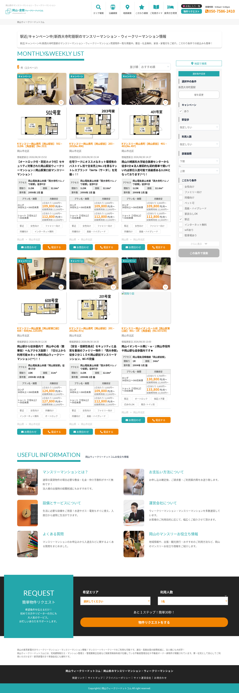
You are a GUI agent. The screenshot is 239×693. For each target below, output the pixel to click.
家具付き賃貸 (170, 13)
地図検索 (127, 13)
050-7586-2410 (222, 11)
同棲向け (189, 197)
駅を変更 (198, 94)
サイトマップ (95, 678)
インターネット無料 (196, 224)
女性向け (189, 186)
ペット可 (189, 203)
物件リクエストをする (154, 622)
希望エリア (91, 592)
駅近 (187, 219)
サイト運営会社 (142, 678)
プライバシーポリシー (118, 678)
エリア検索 (98, 13)
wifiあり (189, 230)
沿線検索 (113, 13)
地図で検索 (200, 63)
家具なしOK (191, 213)
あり (186, 111)
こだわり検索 (141, 13)
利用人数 (166, 592)
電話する (56, 247)
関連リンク (78, 678)
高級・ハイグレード (196, 208)
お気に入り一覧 (192, 6)
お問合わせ (30, 247)
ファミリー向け (193, 192)
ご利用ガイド (156, 13)
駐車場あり (191, 235)
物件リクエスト (191, 11)
